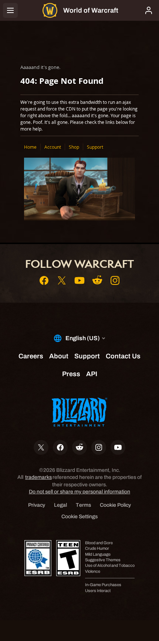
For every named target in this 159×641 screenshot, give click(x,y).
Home (30, 147)
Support (95, 147)
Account (52, 147)
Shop (74, 147)
